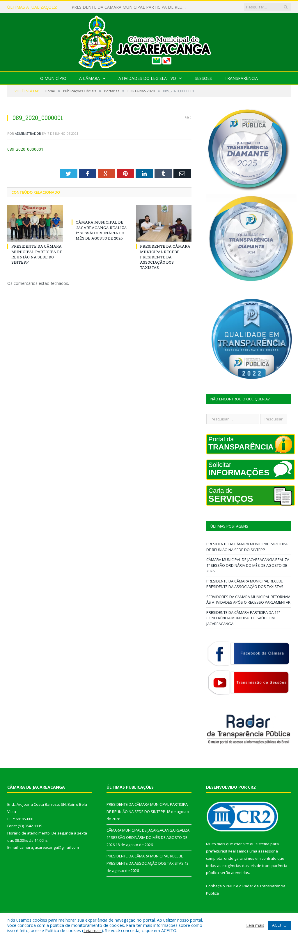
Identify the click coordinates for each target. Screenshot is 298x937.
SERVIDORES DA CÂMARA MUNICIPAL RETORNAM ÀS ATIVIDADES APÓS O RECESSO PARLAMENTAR (248, 599)
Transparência (241, 78)
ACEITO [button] (279, 925)
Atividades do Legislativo (147, 78)
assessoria (268, 851)
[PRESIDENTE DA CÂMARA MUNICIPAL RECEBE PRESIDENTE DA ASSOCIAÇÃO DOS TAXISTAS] (163, 223)
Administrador (28, 133)
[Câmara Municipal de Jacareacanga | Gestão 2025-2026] (149, 41)
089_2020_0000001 (25, 149)
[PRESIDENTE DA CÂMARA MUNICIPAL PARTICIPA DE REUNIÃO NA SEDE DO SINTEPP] (35, 223)
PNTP (230, 886)
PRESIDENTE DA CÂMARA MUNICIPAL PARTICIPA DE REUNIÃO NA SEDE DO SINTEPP (36, 254)
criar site (241, 843)
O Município (53, 78)
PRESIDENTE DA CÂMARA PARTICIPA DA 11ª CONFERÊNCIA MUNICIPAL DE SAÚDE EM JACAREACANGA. (243, 618)
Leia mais (93, 930)
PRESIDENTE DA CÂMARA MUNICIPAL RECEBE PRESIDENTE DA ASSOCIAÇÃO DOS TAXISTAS (165, 257)
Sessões (203, 78)
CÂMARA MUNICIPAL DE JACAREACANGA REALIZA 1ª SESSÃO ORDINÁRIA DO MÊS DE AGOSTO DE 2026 (131, 7)
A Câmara (89, 78)
